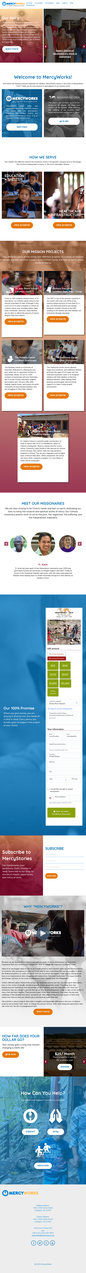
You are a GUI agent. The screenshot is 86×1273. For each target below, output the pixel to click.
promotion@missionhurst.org (43, 1235)
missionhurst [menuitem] (30, 5)
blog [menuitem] (71, 3)
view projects (22, 224)
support (30, 1131)
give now (10, 1054)
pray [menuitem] (57, 3)
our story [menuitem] (29, 3)
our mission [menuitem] (39, 3)
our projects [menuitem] (49, 3)
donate (65, 1068)
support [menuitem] (64, 3)
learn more (11, 48)
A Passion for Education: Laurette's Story (65, 55)
